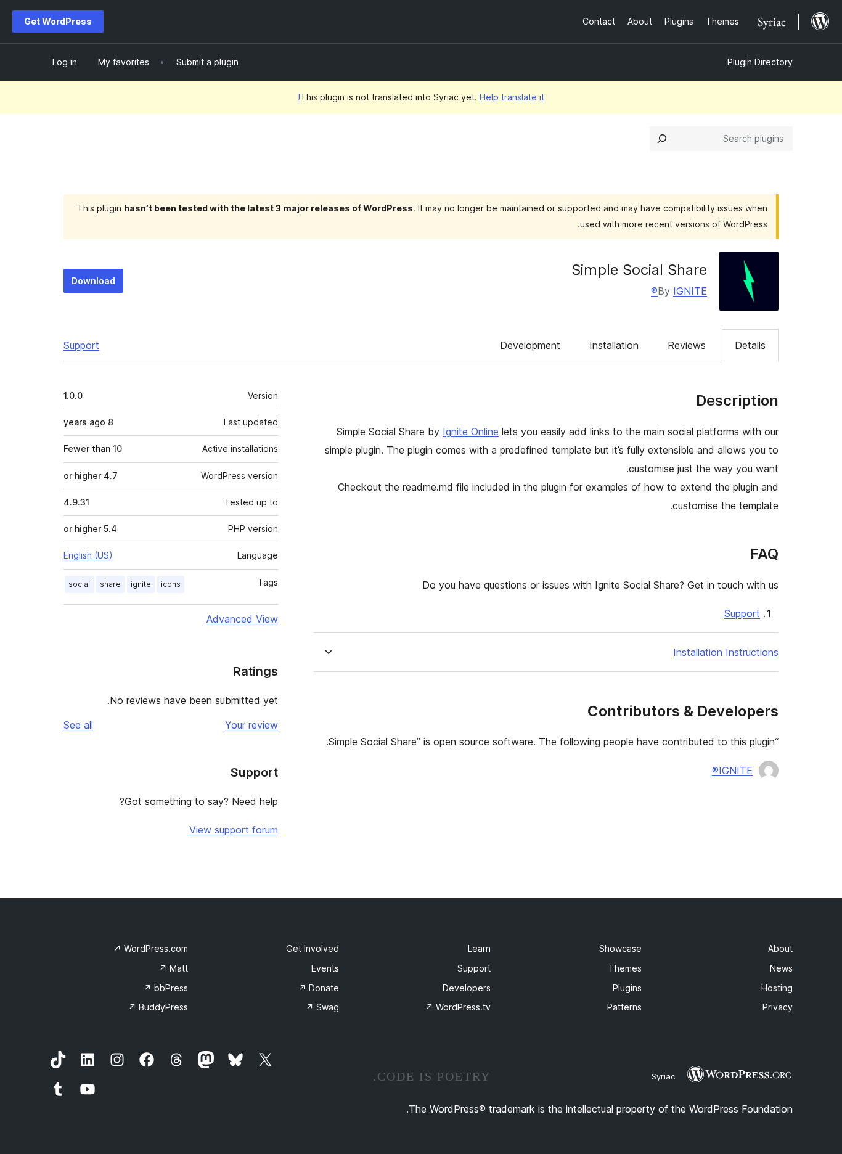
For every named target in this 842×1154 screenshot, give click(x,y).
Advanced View (242, 619)
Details (750, 345)
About (780, 948)
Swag (322, 1007)
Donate (318, 988)
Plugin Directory (760, 62)
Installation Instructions (726, 652)
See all (78, 725)
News (781, 968)
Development (530, 345)
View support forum (233, 830)
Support (81, 345)
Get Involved (312, 948)
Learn (479, 948)
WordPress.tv (458, 1007)
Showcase (620, 948)
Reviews (687, 345)
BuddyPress (158, 1007)
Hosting (777, 988)
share (110, 584)
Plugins (627, 988)
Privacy (777, 1007)
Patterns (624, 1007)
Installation (614, 345)
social (79, 584)
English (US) (88, 555)
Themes (625, 968)
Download (93, 281)
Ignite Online (471, 431)
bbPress (166, 988)
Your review (251, 725)
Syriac (663, 1076)
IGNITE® (679, 291)
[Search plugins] (662, 138)
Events (325, 968)
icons (171, 584)
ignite (141, 584)
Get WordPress (58, 21)
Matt (173, 968)
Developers (467, 988)
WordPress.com (150, 948)
